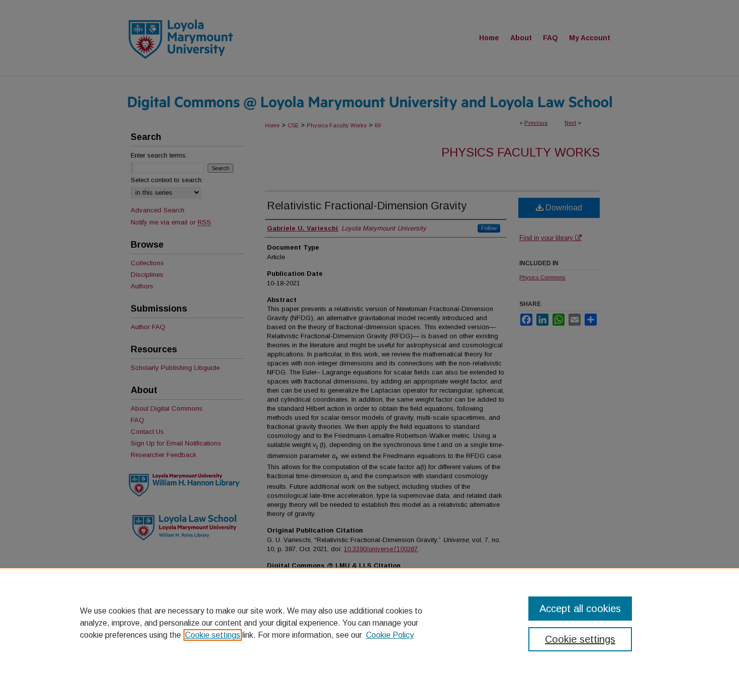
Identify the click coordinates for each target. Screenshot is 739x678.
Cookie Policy (390, 635)
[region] (369, 622)
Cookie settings (212, 635)
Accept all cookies (580, 608)
